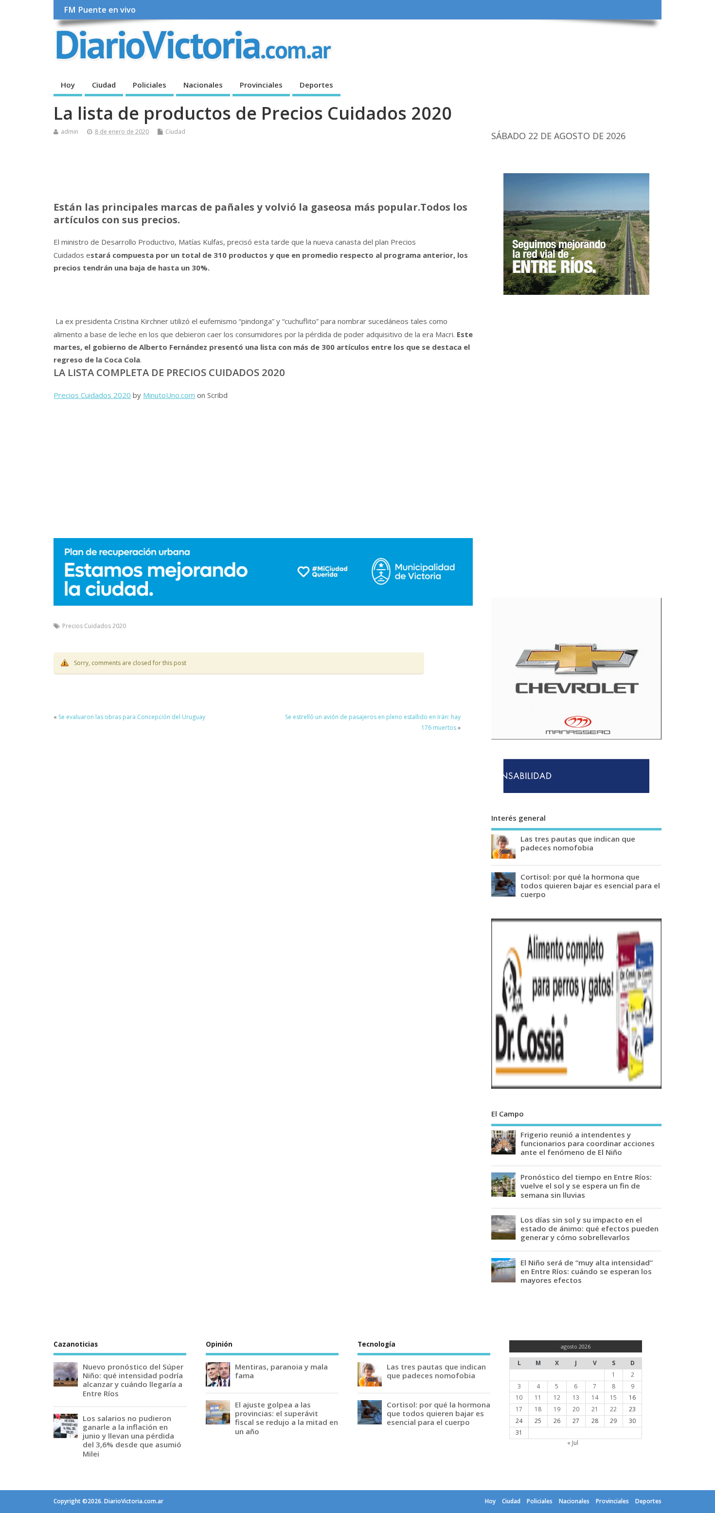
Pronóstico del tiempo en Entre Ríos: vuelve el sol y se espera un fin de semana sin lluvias (586, 1185)
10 (519, 1397)
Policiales (149, 85)
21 (594, 1409)
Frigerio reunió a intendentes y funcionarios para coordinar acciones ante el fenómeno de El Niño (587, 1143)
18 (538, 1409)
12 (557, 1397)
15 (613, 1397)
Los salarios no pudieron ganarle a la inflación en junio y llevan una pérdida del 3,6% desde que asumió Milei (132, 1436)
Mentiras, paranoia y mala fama (281, 1371)
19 (557, 1409)
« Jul (572, 1443)
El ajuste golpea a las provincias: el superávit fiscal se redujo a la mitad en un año (286, 1418)
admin (69, 131)
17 (519, 1409)
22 (613, 1409)
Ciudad (104, 85)
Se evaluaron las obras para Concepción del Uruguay (131, 717)
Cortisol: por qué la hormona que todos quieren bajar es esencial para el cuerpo (590, 885)
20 (575, 1409)
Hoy (68, 85)
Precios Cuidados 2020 (92, 395)
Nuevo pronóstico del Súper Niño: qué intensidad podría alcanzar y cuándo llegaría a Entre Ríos (133, 1380)
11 (538, 1397)
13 (575, 1397)
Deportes (316, 85)
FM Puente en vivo (100, 9)
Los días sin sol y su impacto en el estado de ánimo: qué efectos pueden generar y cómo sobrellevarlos (589, 1228)
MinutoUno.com (169, 395)
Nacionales (203, 85)
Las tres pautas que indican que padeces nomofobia (577, 843)
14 (594, 1397)
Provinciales (261, 85)
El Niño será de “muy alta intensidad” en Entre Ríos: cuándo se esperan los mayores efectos (586, 1271)
